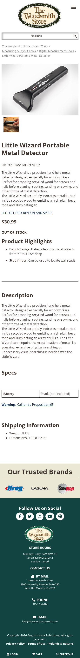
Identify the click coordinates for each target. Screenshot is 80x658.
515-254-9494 (40, 604)
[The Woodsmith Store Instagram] (39, 517)
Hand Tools (40, 46)
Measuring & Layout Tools (19, 51)
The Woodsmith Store (16, 46)
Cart (38, 654)
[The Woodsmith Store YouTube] (49, 517)
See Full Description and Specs (27, 213)
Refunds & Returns (61, 643)
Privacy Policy (15, 643)
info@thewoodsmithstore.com (40, 621)
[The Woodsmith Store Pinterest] (60, 517)
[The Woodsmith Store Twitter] (30, 517)
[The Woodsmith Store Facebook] (20, 517)
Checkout (66, 654)
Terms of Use (36, 643)
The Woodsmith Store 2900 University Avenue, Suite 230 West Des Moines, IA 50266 (40, 584)
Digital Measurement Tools (56, 51)
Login (14, 654)
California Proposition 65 (28, 404)
